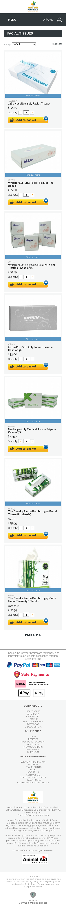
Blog (33, 769)
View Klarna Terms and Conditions (39, 844)
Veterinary (33, 714)
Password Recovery (33, 741)
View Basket (33, 749)
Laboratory (33, 716)
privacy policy (34, 886)
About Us (33, 772)
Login (33, 736)
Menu (12, 19)
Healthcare (33, 711)
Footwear (33, 724)
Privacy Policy (33, 780)
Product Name (33, 75)
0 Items (48, 19)
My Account (33, 744)
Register (33, 739)
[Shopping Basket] (59, 19)
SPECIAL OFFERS (33, 726)
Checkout (33, 752)
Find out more (33, 95)
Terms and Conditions (33, 777)
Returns (33, 764)
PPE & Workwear (33, 721)
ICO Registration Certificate (33, 782)
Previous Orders (33, 747)
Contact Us (33, 774)
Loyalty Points (33, 767)
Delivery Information (33, 762)
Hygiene (33, 719)
